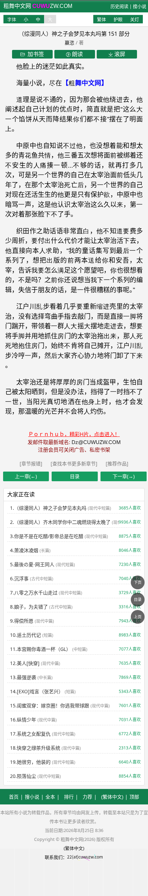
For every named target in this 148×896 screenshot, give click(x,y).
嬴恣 (69, 42)
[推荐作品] (117, 463)
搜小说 (139, 6)
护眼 (118, 19)
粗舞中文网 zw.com (37, 6)
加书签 (34, 54)
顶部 (134, 796)
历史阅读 (119, 6)
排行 (69, 796)
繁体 (101, 19)
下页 (137, 582)
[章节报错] (32, 463)
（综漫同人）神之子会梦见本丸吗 (60, 34)
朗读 (77, 54)
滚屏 (119, 54)
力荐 (87, 796)
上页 (137, 616)
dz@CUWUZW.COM (96, 442)
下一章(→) (124, 476)
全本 (50, 796)
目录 (75, 476)
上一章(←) (26, 476)
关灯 (134, 19)
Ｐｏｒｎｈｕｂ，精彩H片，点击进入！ (74, 434)
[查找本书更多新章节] (75, 463)
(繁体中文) (112, 796)
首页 (14, 796)
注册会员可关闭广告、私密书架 (74, 450)
